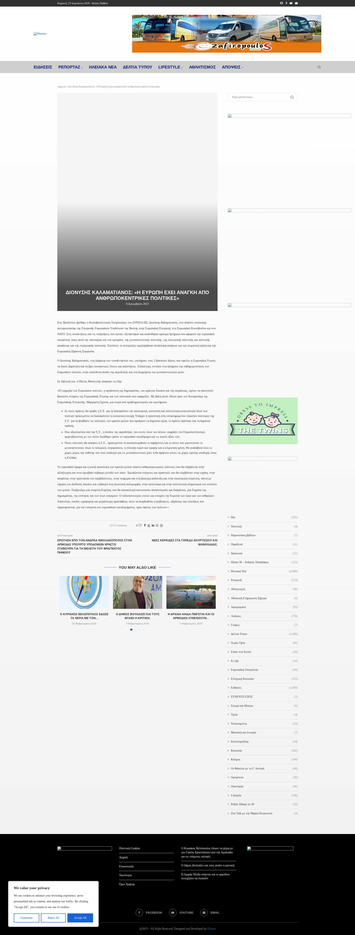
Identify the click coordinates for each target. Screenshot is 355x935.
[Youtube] (291, 3)
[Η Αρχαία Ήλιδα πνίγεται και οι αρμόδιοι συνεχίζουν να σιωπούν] (191, 592)
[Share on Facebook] (145, 525)
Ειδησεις (43, 67)
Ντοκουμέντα (264, 723)
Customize (27, 917)
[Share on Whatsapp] (157, 525)
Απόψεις (231, 67)
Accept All (80, 917)
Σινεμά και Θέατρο (264, 705)
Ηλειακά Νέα (264, 571)
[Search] (319, 67)
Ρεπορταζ (69, 67)
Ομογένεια (264, 777)
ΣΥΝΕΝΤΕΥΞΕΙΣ (264, 696)
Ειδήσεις (264, 687)
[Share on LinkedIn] (153, 525)
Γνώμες (264, 624)
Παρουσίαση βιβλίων (264, 535)
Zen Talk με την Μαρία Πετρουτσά (264, 813)
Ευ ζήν (264, 660)
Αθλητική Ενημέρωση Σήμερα (264, 598)
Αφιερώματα (264, 607)
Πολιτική (264, 526)
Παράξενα (264, 544)
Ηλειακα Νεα (103, 67)
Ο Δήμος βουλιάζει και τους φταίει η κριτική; (208, 865)
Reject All (53, 917)
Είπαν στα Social (264, 651)
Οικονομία (264, 786)
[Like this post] (140, 525)
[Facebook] (286, 3)
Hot (264, 517)
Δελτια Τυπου (137, 67)
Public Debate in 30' (264, 804)
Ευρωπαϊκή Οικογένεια (264, 669)
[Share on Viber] (161, 526)
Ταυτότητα (125, 875)
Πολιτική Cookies (129, 848)
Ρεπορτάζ (264, 580)
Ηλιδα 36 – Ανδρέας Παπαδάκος (264, 562)
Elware (211, 928)
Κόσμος (264, 759)
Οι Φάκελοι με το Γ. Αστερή (264, 768)
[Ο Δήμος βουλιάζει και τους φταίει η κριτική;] (137, 592)
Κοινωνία (264, 750)
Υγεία (264, 714)
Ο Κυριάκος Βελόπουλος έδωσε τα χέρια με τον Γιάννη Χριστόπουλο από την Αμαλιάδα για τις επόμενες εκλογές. (207, 852)
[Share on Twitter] (148, 526)
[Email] (296, 3)
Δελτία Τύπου (264, 634)
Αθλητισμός (202, 67)
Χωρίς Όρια (264, 642)
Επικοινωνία (126, 866)
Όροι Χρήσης (127, 884)
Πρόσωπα (264, 553)
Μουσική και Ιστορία (264, 732)
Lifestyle (169, 67)
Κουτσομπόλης (264, 741)
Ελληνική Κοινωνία (264, 678)
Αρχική (61, 86)
